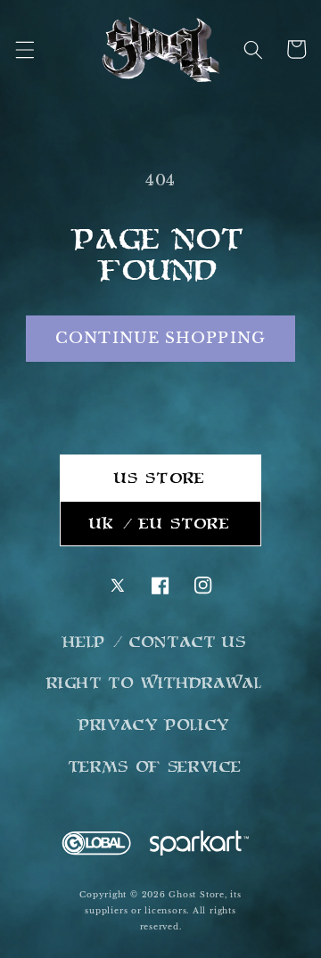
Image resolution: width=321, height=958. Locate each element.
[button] (24, 49)
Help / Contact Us (154, 642)
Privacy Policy (155, 724)
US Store (160, 478)
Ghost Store (196, 894)
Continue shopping (160, 338)
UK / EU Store (160, 523)
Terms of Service (156, 766)
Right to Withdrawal (155, 683)
